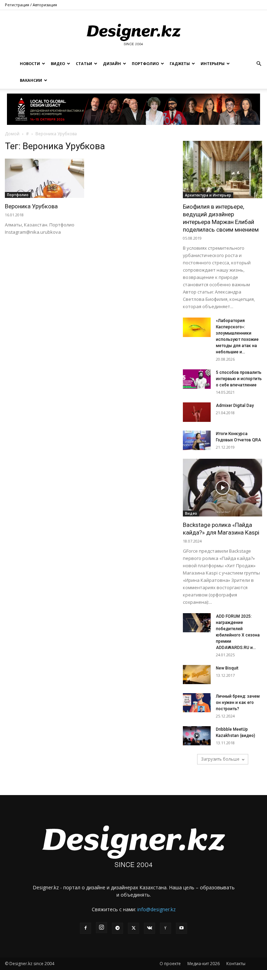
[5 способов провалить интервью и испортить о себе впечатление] (197, 379)
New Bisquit (227, 668)
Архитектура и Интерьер (208, 195)
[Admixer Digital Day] (197, 412)
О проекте (170, 964)
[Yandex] (165, 928)
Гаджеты (180, 63)
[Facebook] (85, 928)
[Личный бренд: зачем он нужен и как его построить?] (197, 702)
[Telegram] (117, 928)
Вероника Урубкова (31, 206)
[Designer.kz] (133, 33)
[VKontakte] (149, 928)
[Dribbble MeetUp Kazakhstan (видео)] (197, 735)
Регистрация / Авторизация (31, 4)
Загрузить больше (220, 759)
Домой (12, 134)
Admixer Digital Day (235, 405)
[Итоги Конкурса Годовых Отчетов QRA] (197, 440)
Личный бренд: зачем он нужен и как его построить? (238, 702)
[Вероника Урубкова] (44, 178)
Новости (30, 63)
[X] (133, 928)
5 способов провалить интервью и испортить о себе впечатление (239, 378)
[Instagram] (101, 927)
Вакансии (31, 80)
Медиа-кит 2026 (203, 964)
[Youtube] (181, 928)
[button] (258, 64)
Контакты (235, 964)
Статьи (84, 63)
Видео (58, 63)
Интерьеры (213, 63)
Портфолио (145, 63)
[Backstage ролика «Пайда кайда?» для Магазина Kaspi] (222, 487)
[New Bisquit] (197, 674)
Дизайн (112, 63)
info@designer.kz (156, 909)
